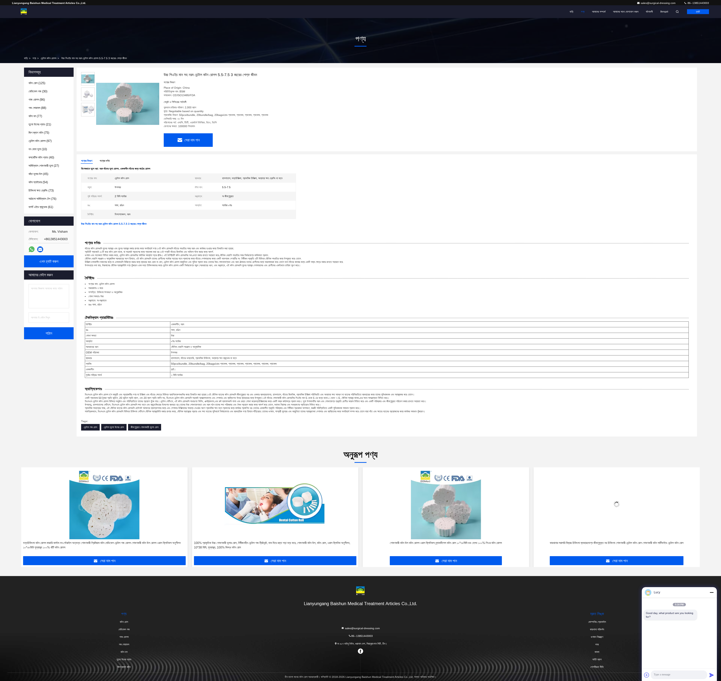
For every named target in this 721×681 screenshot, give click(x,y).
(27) (44, 165)
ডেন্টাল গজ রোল (90, 427)
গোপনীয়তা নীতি (597, 666)
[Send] (712, 675)
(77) (35, 116)
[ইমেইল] (40, 249)
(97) (40, 141)
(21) (40, 124)
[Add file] (646, 675)
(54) (38, 182)
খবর (597, 644)
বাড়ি (571, 11)
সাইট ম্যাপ (597, 659)
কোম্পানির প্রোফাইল (597, 621)
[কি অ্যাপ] (31, 249)
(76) (42, 198)
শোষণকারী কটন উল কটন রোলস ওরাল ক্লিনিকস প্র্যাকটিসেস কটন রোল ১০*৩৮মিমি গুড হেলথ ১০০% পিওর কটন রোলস (275, 542)
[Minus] (711, 592)
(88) (37, 107)
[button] (28, 513)
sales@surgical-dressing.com (658, 3)
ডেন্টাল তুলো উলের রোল (114, 427)
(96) (37, 99)
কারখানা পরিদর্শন (597, 629)
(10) (38, 149)
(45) (38, 174)
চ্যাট (698, 11)
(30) (38, 91)
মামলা (597, 651)
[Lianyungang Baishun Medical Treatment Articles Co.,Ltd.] (24, 11)
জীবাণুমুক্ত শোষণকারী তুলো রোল (144, 427)
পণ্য (582, 11)
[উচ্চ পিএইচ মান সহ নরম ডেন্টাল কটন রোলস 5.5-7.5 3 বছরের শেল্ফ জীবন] (127, 103)
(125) (37, 83)
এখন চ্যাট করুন (48, 261)
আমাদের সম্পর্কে (599, 11)
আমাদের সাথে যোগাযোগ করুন (625, 11)
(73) (41, 190)
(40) (41, 157)
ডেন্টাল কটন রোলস (48, 58)
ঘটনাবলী (649, 11)
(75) (39, 132)
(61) (41, 207)
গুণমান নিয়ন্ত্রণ (597, 636)
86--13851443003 (698, 3)
